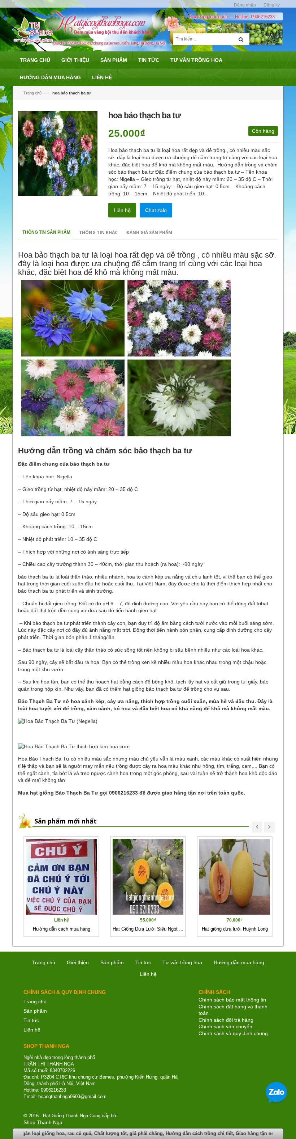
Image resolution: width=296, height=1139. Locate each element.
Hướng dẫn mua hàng (239, 962)
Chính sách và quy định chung (233, 1033)
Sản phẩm (112, 962)
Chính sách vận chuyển (225, 1026)
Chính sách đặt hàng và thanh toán (233, 1010)
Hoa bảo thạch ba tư (54, 254)
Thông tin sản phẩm (46, 232)
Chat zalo (156, 210)
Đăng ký (272, 5)
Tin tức (143, 962)
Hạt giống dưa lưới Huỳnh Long (235, 929)
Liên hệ (31, 1030)
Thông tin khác (98, 232)
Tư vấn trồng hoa (182, 962)
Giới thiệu (78, 962)
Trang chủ (35, 1001)
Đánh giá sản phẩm (149, 232)
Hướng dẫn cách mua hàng (61, 929)
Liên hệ (122, 210)
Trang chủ (32, 93)
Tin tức (31, 1020)
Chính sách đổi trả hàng (226, 1020)
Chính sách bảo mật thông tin (232, 1000)
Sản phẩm (35, 1011)
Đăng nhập (245, 5)
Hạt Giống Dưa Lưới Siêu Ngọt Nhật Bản (156, 929)
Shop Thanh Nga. (43, 1122)
